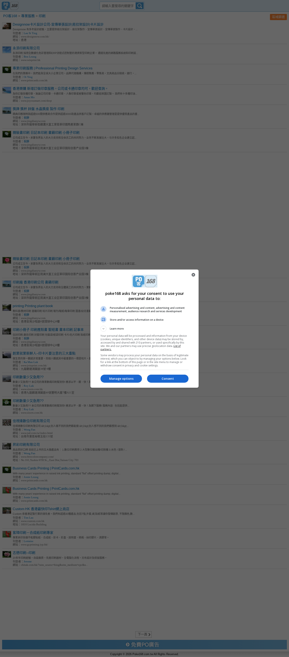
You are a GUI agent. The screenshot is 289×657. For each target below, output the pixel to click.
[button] (144, 329)
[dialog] (144, 328)
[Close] (193, 275)
